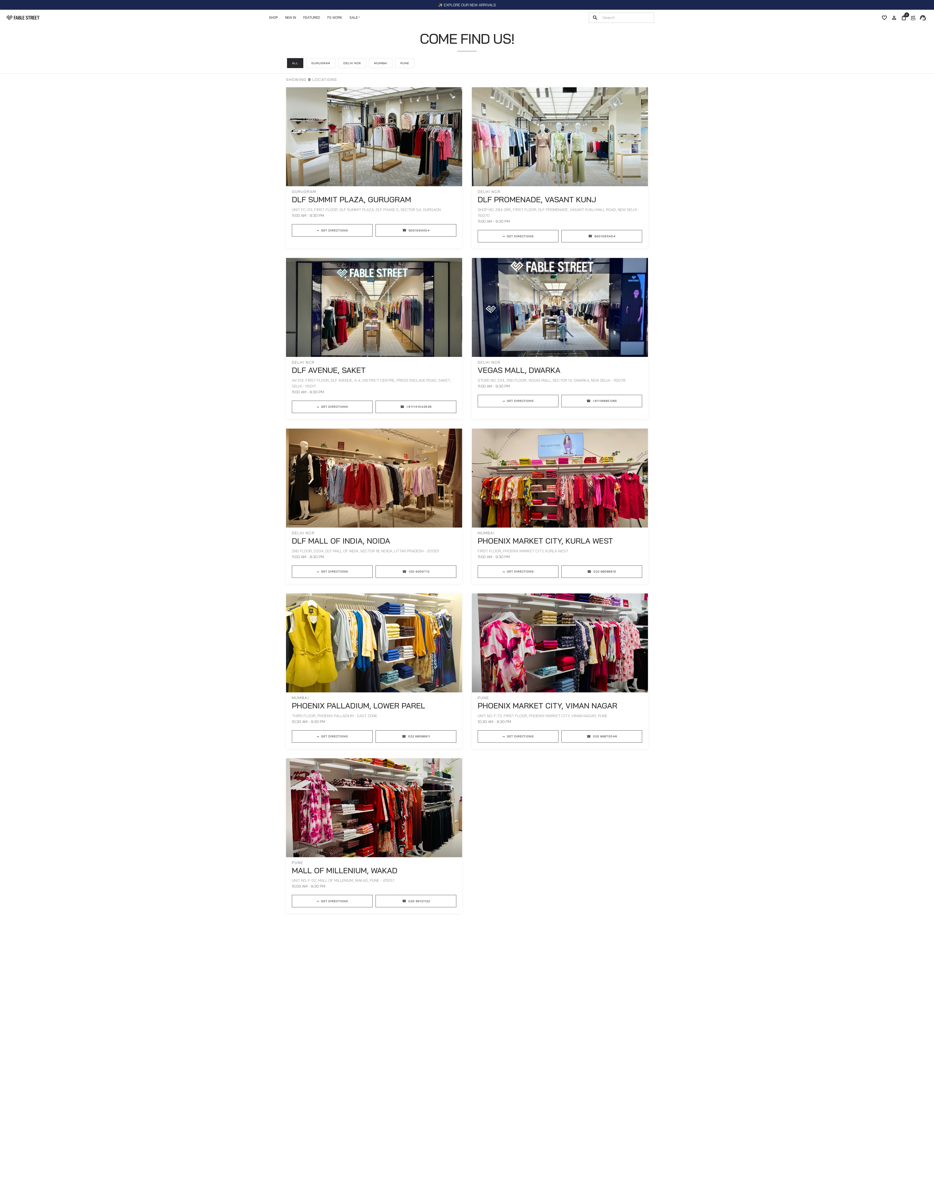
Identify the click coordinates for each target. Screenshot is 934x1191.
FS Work (334, 17)
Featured (311, 17)
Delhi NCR (352, 63)
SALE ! (354, 17)
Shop (273, 17)
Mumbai (380, 63)
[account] (894, 18)
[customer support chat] (922, 17)
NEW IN (290, 17)
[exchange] (913, 17)
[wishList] (884, 18)
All (295, 63)
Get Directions (332, 230)
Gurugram (320, 63)
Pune (404, 63)
